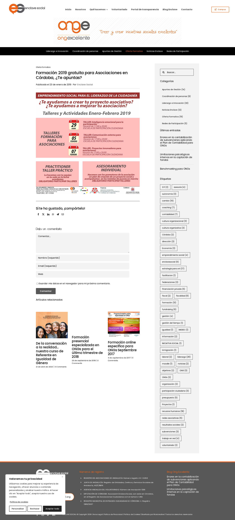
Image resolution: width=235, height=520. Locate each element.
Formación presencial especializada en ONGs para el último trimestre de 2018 (87, 347)
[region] (35, 494)
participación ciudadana (175, 390)
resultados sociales (173, 424)
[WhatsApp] (53, 217)
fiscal (166, 295)
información (169, 336)
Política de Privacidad (113, 514)
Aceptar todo (52, 508)
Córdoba (168, 234)
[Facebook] (38, 217)
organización (170, 384)
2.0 (165, 187)
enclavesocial (170, 261)
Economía (168, 248)
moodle (167, 363)
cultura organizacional (174, 221)
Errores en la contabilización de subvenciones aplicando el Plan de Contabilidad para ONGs (176, 141)
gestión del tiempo (172, 323)
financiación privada (173, 289)
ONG (184, 370)
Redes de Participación (174, 123)
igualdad (167, 329)
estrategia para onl (173, 268)
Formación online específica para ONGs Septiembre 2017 (122, 348)
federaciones (170, 282)
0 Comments (61, 366)
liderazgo (184, 357)
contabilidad (170, 214)
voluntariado (170, 445)
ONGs (166, 377)
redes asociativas (172, 418)
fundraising (169, 309)
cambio (168, 200)
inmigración (169, 350)
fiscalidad (182, 295)
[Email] (62, 217)
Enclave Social (85, 84)
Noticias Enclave (172, 110)
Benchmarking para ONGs (175, 168)
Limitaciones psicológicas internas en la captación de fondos (176, 157)
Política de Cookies (132, 514)
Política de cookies (19, 502)
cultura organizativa (173, 228)
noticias (183, 363)
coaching (168, 207)
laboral (167, 357)
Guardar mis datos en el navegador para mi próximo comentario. (74, 283)
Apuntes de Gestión (173, 89)
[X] (43, 217)
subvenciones (170, 431)
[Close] (62, 476)
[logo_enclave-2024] (26, 4)
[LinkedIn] (48, 217)
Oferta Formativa (43, 67)
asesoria (179, 187)
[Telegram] (57, 217)
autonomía (169, 194)
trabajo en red (170, 438)
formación (169, 302)
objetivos (168, 370)
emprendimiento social (175, 255)
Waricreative (158, 514)
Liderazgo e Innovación (175, 103)
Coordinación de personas (176, 96)
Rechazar (34, 508)
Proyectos (168, 404)
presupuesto (170, 397)
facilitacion (169, 275)
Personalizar (18, 508)
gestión (167, 316)
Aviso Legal (98, 514)
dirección (168, 241)
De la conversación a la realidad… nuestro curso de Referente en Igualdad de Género (51, 353)
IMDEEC (183, 329)
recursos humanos (173, 411)
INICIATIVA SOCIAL (172, 343)
